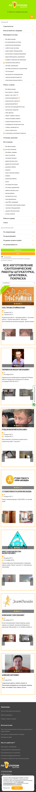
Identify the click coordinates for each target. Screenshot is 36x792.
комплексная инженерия (13, 45)
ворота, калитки (10, 155)
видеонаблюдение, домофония (15, 57)
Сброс (18, 253)
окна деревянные (10, 199)
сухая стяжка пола (11, 130)
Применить (18, 250)
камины (7, 175)
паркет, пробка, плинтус (12, 115)
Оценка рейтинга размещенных (10, 749)
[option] (9, 336)
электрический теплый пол (13, 77)
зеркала (7, 170)
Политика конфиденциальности (10, 755)
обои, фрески (9, 112)
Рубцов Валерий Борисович (14, 429)
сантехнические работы (12, 62)
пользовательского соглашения (12, 784)
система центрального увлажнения (16, 68)
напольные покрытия (11, 110)
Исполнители (7, 257)
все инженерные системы (13, 42)
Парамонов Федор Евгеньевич (15, 369)
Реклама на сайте (6, 737)
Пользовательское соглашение (10, 752)
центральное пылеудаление (14, 74)
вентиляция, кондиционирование (15, 54)
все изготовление (10, 149)
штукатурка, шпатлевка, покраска (15, 133)
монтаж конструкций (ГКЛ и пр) (15, 107)
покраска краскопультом (13, 121)
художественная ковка (12, 211)
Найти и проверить (6, 715)
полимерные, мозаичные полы (14, 124)
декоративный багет (11, 104)
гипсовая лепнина (10, 158)
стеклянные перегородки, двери (15, 205)
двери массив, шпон (11, 161)
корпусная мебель (11, 178)
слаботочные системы (12, 48)
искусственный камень (12, 173)
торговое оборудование (12, 208)
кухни (7, 181)
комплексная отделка (12, 101)
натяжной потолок (11, 196)
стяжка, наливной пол (12, 127)
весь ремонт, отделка (12, 92)
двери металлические (12, 164)
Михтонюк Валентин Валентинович (11, 552)
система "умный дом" (11, 65)
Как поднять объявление (8, 747)
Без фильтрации (10, 39)
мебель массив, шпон (11, 190)
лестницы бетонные (11, 184)
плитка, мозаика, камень (12, 118)
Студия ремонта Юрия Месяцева (16, 491)
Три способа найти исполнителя (10, 711)
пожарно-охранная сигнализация (15, 59)
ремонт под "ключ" (11, 95)
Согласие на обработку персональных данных (15, 758)
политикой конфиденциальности (13, 782)
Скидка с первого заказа (8, 719)
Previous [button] (3, 336)
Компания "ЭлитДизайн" (13, 615)
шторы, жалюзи (10, 214)
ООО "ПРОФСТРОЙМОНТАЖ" (13, 307)
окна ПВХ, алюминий (11, 202)
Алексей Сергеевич (10, 675)
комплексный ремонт (12, 98)
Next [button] (31, 336)
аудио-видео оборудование (13, 51)
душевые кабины (10, 167)
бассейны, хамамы (11, 152)
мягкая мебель (10, 193)
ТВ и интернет (9, 71)
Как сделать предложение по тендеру (12, 734)
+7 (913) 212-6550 (6, 771)
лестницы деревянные (12, 187)
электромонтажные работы (13, 80)
